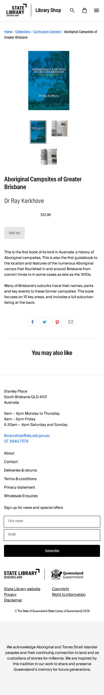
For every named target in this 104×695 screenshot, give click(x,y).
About (9, 453)
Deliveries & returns (20, 470)
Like (32, 322)
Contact (11, 462)
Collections (22, 31)
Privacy (10, 595)
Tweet (44, 322)
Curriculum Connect (47, 31)
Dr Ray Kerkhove (24, 201)
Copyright (60, 589)
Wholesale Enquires (21, 496)
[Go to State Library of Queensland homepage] (21, 574)
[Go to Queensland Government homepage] (67, 575)
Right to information (69, 595)
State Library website (22, 589)
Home (8, 31)
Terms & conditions (20, 479)
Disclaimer (13, 600)
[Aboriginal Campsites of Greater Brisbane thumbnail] (38, 132)
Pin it (57, 322)
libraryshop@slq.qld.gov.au (27, 436)
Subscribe (52, 550)
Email (70, 322)
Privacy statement (19, 487)
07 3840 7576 (16, 441)
